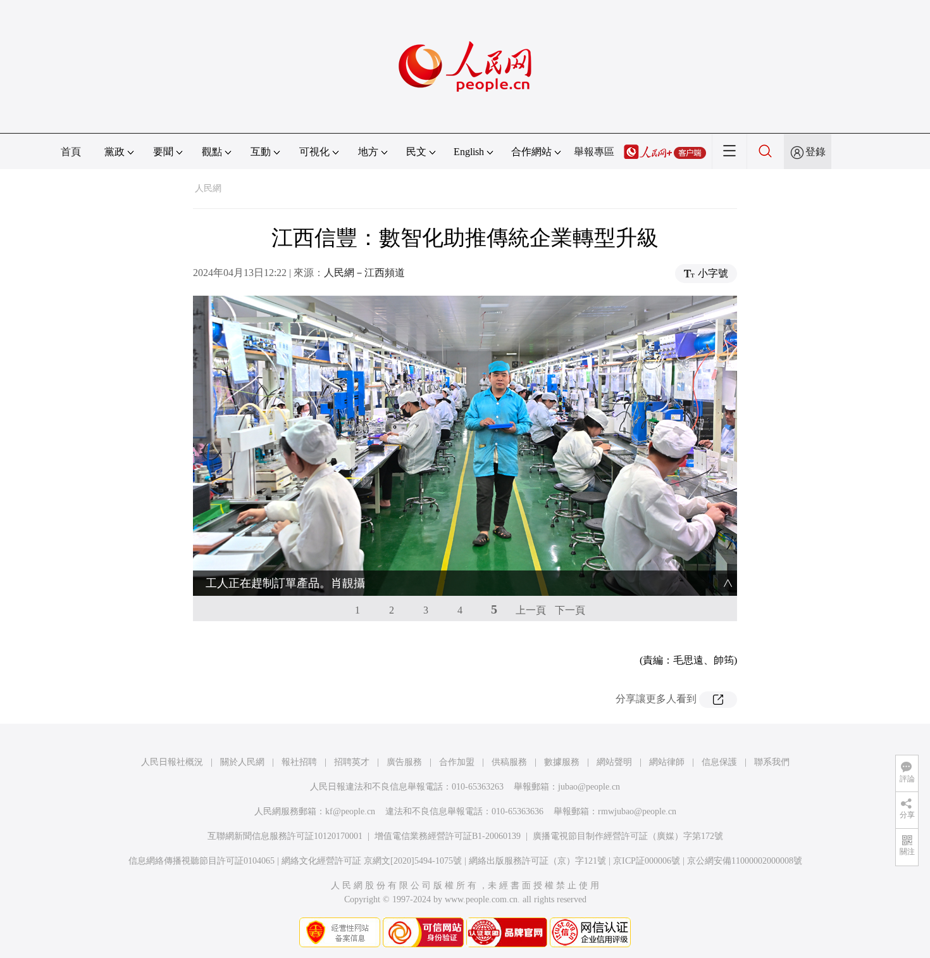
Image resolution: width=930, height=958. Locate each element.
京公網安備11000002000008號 (744, 861)
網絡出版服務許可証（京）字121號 (537, 861)
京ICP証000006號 (646, 861)
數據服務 (562, 762)
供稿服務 (509, 762)
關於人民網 (242, 762)
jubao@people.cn (589, 786)
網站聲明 (614, 762)
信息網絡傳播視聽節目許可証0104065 (201, 861)
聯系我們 (772, 762)
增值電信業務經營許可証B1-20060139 (448, 836)
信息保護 (719, 762)
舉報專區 (594, 151)
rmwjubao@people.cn (637, 811)
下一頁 (570, 610)
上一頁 (531, 610)
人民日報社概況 (172, 762)
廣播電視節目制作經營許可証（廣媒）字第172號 (628, 836)
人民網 (208, 188)
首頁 (71, 151)
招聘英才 (351, 762)
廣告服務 (404, 762)
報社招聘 (299, 762)
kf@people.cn (350, 811)
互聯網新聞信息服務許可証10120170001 (285, 836)
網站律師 (667, 762)
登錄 (815, 151)
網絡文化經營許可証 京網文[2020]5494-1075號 (372, 861)
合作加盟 (456, 762)
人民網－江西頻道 (364, 272)
